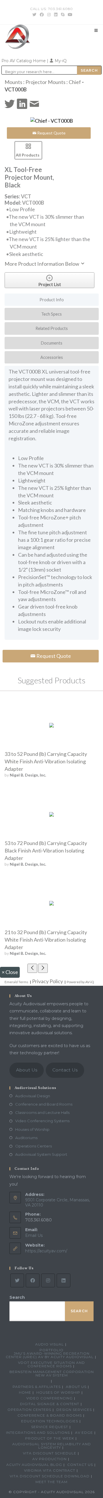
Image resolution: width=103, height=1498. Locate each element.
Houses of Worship (32, 1129)
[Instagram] (48, 1280)
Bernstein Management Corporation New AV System (51, 1373)
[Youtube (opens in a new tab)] (69, 14)
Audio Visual (49, 1344)
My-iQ (60, 60)
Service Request (49, 1427)
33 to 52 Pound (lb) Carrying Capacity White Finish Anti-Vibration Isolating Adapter (46, 761)
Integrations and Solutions (38, 1432)
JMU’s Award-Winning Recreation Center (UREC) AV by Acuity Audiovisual (50, 1355)
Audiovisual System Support (41, 1154)
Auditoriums (26, 1137)
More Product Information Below (42, 264)
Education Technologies (49, 1421)
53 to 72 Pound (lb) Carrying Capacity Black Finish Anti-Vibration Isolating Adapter (46, 850)
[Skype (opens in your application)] (62, 14)
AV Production (49, 1459)
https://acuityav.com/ (46, 1250)
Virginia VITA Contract (49, 1470)
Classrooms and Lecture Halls (42, 1112)
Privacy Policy (47, 981)
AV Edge (84, 1432)
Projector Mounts (45, 82)
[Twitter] (17, 1280)
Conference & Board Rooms (49, 1415)
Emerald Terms (16, 982)
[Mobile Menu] (96, 30)
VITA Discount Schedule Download (50, 1476)
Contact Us (65, 1070)
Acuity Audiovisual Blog (34, 1464)
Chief (75, 82)
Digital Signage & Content (49, 1404)
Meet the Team (51, 1482)
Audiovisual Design (32, 1096)
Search (17, 1297)
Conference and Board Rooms (43, 1104)
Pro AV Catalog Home (24, 60)
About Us (26, 1070)
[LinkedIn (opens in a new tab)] (55, 14)
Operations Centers (33, 1146)
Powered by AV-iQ (80, 982)
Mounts (13, 82)
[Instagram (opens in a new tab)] (48, 14)
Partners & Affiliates (37, 1386)
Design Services (74, 1409)
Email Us (34, 1235)
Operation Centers (29, 1409)
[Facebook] (32, 1280)
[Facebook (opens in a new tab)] (41, 14)
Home (25, 1392)
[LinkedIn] (63, 1280)
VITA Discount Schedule (49, 1453)
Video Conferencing (49, 1398)
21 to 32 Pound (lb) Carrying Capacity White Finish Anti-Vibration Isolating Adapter (46, 939)
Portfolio (51, 1350)
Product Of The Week (49, 1438)
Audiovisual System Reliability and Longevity (51, 1446)
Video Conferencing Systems (42, 1120)
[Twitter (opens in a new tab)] (34, 14)
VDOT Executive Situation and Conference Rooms (51, 1364)
